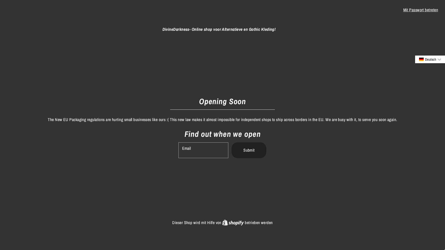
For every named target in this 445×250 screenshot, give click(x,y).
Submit (249, 150)
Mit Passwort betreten (420, 10)
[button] (430, 59)
